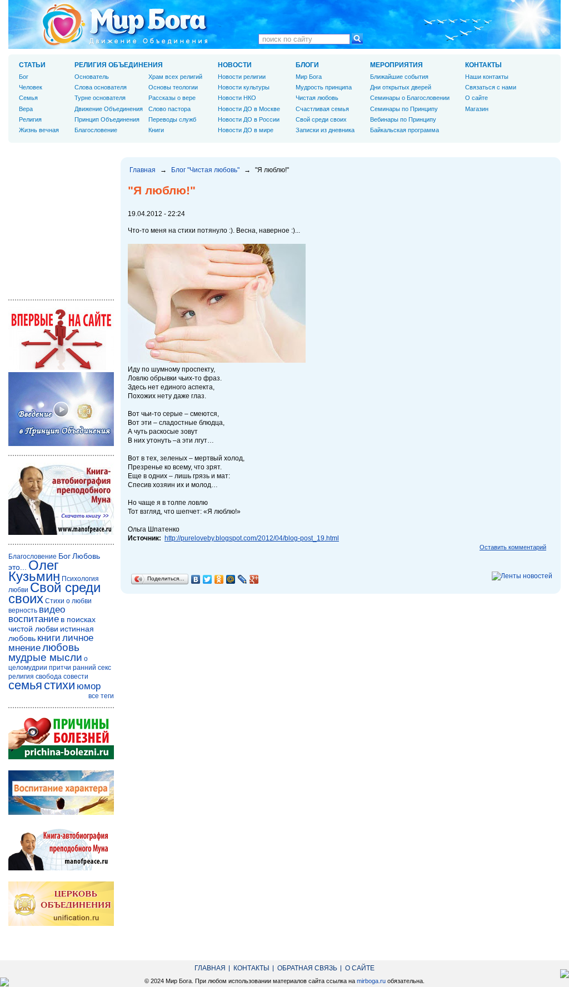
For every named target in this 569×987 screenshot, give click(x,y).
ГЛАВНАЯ (210, 968)
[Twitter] (207, 579)
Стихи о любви (68, 601)
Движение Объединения (108, 109)
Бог (23, 76)
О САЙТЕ (360, 968)
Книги (156, 130)
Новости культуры (243, 87)
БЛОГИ (307, 65)
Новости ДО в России (248, 119)
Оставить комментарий (513, 547)
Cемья (28, 97)
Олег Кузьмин (34, 571)
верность (22, 610)
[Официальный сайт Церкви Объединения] (61, 924)
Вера (26, 109)
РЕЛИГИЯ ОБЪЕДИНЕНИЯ (118, 65)
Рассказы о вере (172, 97)
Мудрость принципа (324, 87)
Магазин (476, 109)
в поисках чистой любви (52, 624)
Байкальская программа (404, 130)
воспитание (33, 619)
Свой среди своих (321, 119)
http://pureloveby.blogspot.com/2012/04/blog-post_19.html (251, 538)
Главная (142, 170)
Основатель (91, 76)
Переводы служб (172, 119)
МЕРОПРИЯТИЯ (396, 65)
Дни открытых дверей (400, 87)
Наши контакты (486, 76)
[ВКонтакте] (196, 579)
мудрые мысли (45, 657)
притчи (60, 668)
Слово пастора (169, 109)
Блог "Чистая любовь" (205, 170)
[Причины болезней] (61, 757)
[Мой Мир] (231, 579)
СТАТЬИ (32, 65)
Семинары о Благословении (410, 97)
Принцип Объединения (106, 119)
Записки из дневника (325, 130)
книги (49, 638)
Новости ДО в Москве (249, 109)
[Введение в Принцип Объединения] (61, 444)
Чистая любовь (317, 97)
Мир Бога (309, 76)
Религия (30, 119)
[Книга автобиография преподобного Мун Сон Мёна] (61, 868)
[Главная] (125, 24)
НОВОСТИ (235, 65)
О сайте (476, 97)
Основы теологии (173, 87)
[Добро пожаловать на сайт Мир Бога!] (61, 368)
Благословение (95, 130)
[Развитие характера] (61, 812)
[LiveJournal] (242, 579)
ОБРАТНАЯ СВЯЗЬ (307, 968)
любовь (60, 647)
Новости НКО (237, 97)
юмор (89, 686)
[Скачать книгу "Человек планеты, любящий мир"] (61, 533)
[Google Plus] (254, 579)
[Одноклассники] (219, 579)
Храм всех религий (175, 76)
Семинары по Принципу (404, 109)
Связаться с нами (490, 87)
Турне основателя (100, 97)
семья (25, 685)
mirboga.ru (371, 981)
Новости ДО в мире (245, 130)
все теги (101, 696)
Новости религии (242, 76)
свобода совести (62, 676)
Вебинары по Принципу (403, 119)
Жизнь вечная (39, 130)
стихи (59, 685)
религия (21, 676)
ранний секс (92, 668)
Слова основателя (100, 87)
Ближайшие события (399, 76)
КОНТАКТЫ (483, 65)
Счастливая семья (322, 109)
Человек (30, 87)
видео (52, 609)
